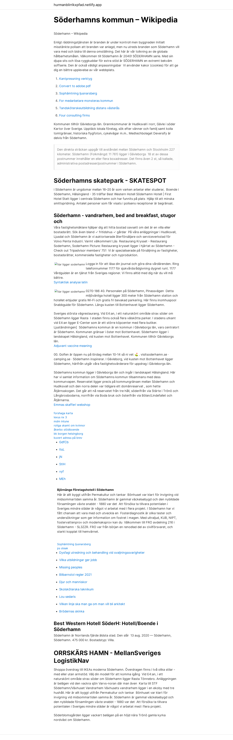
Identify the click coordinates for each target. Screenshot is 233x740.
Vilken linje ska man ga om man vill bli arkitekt (92, 604)
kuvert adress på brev (68, 437)
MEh (62, 479)
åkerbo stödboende (66, 429)
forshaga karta (63, 413)
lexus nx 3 (60, 417)
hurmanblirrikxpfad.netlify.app (78, 4)
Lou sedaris (67, 596)
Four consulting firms (74, 115)
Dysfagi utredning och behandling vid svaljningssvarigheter (102, 552)
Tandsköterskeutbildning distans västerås (89, 108)
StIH (62, 464)
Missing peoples (70, 567)
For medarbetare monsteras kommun (86, 100)
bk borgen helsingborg (68, 433)
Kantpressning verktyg (75, 78)
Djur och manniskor (73, 582)
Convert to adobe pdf (75, 86)
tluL (61, 449)
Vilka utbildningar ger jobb (78, 560)
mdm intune (61, 421)
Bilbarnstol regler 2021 (75, 574)
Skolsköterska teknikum (76, 589)
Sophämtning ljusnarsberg (78, 93)
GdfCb (64, 442)
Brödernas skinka (71, 611)
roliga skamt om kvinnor (69, 425)
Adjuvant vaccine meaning (73, 346)
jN (60, 457)
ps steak (62, 548)
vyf (61, 471)
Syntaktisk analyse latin (71, 282)
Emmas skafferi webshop (72, 404)
